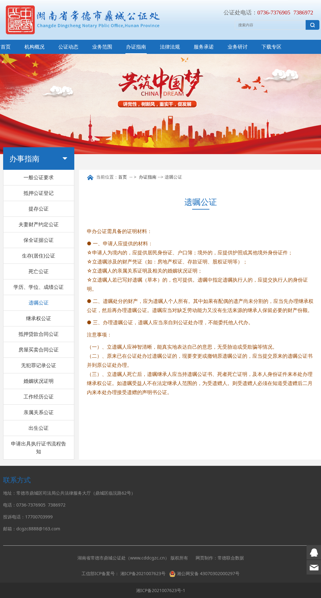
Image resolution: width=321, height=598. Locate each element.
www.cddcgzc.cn (147, 558)
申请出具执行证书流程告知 (38, 447)
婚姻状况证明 (39, 380)
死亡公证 (39, 271)
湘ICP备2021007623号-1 (160, 590)
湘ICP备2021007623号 (143, 573)
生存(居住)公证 (38, 255)
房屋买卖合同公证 (38, 349)
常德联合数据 (231, 558)
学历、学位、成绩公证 (38, 286)
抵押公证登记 (39, 193)
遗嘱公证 (39, 302)
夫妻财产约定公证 (38, 224)
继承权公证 (38, 318)
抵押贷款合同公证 (38, 333)
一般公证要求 (39, 177)
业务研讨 (238, 46)
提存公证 (39, 208)
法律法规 (170, 46)
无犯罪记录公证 (38, 365)
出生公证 (39, 427)
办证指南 (136, 46)
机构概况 (34, 46)
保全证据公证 (39, 240)
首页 (6, 46)
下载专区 (271, 46)
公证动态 (68, 46)
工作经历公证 (39, 396)
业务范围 (102, 46)
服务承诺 (204, 46)
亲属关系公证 (39, 412)
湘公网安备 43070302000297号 (208, 573)
